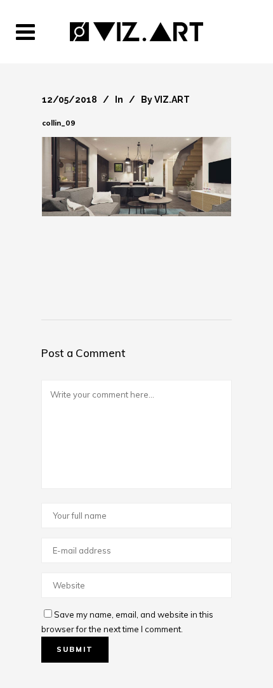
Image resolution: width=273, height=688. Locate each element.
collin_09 (59, 123)
